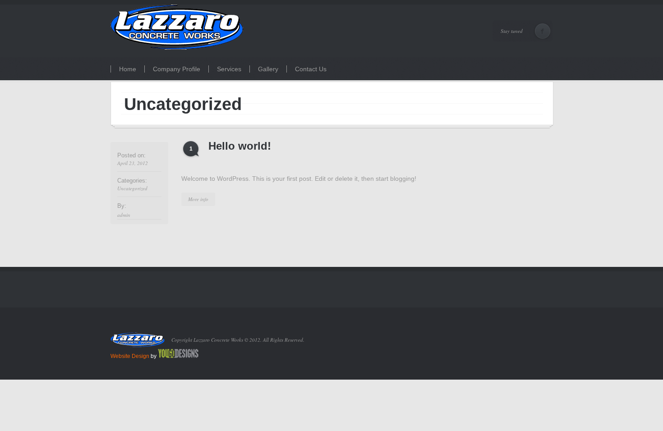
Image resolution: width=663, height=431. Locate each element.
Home (127, 69)
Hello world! (239, 146)
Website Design (129, 356)
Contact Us (311, 69)
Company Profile (176, 69)
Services (229, 69)
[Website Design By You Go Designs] (178, 356)
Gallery (268, 69)
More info (198, 199)
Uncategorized (132, 188)
